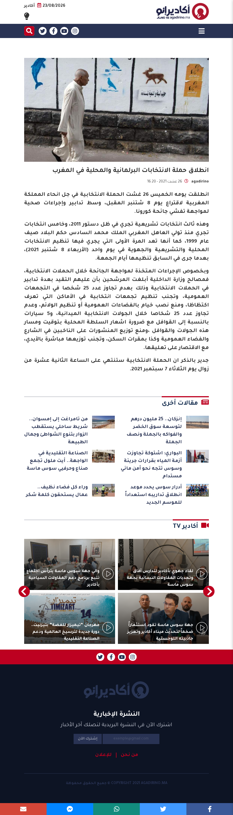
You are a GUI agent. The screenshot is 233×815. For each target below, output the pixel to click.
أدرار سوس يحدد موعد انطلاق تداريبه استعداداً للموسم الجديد (153, 495)
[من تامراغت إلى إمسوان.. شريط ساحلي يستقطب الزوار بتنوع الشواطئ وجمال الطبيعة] (103, 422)
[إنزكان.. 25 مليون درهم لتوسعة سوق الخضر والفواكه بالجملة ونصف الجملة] (197, 422)
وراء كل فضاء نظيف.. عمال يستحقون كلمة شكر (57, 491)
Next (24, 591)
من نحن (129, 755)
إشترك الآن (87, 739)
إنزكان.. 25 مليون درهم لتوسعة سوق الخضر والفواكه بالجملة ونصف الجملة (154, 431)
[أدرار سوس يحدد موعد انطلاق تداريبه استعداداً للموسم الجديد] (197, 490)
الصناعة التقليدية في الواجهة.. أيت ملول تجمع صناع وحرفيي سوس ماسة (57, 461)
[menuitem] (127, 755)
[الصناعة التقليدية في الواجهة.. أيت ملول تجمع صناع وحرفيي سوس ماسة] (103, 456)
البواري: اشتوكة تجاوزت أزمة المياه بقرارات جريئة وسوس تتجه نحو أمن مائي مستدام (151, 465)
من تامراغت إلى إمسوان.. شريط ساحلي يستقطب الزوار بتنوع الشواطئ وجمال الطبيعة (56, 431)
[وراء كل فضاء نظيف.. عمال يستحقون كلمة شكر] (103, 490)
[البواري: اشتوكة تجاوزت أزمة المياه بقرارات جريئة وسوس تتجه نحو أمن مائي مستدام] (197, 456)
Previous (209, 591)
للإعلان (103, 755)
